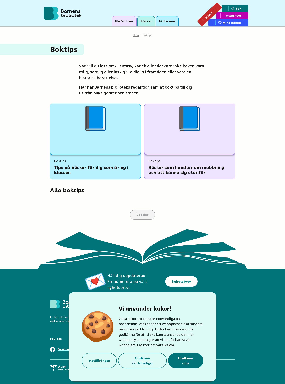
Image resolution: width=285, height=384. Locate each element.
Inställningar (99, 360)
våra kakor (165, 345)
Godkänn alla (185, 360)
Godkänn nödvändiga (142, 360)
